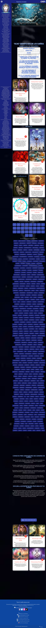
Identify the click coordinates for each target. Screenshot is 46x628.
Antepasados (28, 353)
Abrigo (42, 249)
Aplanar (24, 362)
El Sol (6, 116)
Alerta (31, 313)
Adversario (33, 281)
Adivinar (34, 274)
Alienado (26, 317)
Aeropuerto (15, 283)
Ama (36, 328)
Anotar (29, 351)
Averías (21, 425)
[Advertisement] (5, 69)
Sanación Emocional (5, 21)
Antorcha (37, 355)
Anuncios (23, 358)
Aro (38, 380)
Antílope (31, 355)
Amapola (26, 331)
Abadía (28, 240)
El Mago (5, 100)
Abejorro (31, 245)
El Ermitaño (6, 108)
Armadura (34, 378)
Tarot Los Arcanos (21, 2)
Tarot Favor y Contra (5, 29)
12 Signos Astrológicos (6, 134)
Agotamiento (32, 288)
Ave (26, 423)
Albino (34, 304)
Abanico (16, 243)
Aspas (21, 405)
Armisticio (26, 380)
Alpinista (30, 324)
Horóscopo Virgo (6, 125)
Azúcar (24, 430)
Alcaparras (35, 308)
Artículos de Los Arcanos (5, 94)
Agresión (15, 290)
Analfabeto (24, 342)
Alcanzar (29, 308)
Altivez (42, 326)
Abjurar (20, 247)
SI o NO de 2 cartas (5, 31)
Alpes (25, 324)
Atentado (15, 412)
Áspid (36, 405)
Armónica (33, 380)
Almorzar (41, 322)
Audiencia (21, 416)
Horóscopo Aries (6, 121)
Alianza (20, 317)
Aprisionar (17, 369)
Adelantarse (16, 274)
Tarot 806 (5, 147)
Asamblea (42, 396)
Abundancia (22, 254)
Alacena (15, 299)
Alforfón (31, 315)
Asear (31, 398)
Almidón (17, 322)
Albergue (29, 304)
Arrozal (25, 392)
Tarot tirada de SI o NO (6, 31)
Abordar (20, 249)
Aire (22, 297)
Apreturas (35, 367)
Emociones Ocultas (5, 90)
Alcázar (41, 308)
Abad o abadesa (22, 240)
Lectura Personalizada (6, 14)
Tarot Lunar (6, 26)
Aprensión (28, 367)
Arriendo (27, 389)
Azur (43, 430)
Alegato (36, 310)
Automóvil (23, 421)
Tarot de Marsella (6, 138)
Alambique (21, 299)
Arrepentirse (41, 387)
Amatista (26, 333)
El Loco (5, 100)
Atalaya (29, 410)
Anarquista (18, 344)
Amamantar (41, 328)
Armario (40, 378)
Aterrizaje (21, 412)
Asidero (31, 401)
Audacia (15, 416)
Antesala (34, 353)
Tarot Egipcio (5, 139)
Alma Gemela (5, 133)
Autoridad (40, 421)
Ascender (16, 398)
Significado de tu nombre (5, 92)
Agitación (20, 288)
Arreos (34, 387)
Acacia (35, 254)
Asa (28, 396)
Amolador (34, 337)
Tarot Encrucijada (6, 24)
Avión (37, 425)
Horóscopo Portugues (6, 132)
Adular (21, 281)
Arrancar (16, 385)
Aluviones (31, 328)
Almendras (31, 319)
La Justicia (6, 107)
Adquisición (41, 279)
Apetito (42, 360)
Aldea (32, 310)
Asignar (42, 401)
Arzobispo (20, 396)
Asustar (15, 410)
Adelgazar (23, 274)
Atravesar (20, 414)
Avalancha (17, 423)
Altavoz (25, 326)
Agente (15, 288)
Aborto (25, 249)
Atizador (27, 412)
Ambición (15, 335)
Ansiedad (35, 351)
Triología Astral (5, 38)
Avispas (41, 425)
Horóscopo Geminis (5, 123)
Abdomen (34, 243)
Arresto (17, 389)
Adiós (28, 274)
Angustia (32, 349)
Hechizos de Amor (6, 145)
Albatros (17, 304)
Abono (15, 249)
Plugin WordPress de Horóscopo (23, 621)
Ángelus (16, 349)
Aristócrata (40, 376)
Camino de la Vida (6, 96)
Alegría (41, 310)
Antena (16, 353)
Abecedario (40, 243)
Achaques (29, 261)
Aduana (16, 281)
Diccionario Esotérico (5, 91)
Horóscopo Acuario (5, 130)
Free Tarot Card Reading (23, 622)
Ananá (35, 342)
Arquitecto (40, 383)
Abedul (15, 245)
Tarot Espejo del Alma (6, 18)
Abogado (41, 247)
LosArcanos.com (24, 626)
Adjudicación (40, 274)
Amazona (31, 333)
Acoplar (40, 265)
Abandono (41, 240)
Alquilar (36, 324)
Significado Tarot (6, 87)
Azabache (37, 428)
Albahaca (29, 301)
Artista (14, 396)
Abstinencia (35, 252)
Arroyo (15, 392)
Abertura (37, 245)
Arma (29, 378)
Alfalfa (14, 315)
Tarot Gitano (6, 32)
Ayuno (24, 428)
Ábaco (15, 240)
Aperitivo (37, 360)
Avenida (41, 423)
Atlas (32, 412)
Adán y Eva (40, 272)
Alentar (21, 313)
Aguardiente (29, 292)
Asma (37, 403)
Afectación (22, 283)
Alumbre (20, 328)
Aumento (42, 416)
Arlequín (24, 378)
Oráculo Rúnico (5, 39)
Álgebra (42, 315)
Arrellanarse (40, 385)
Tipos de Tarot (5, 49)
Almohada (34, 322)
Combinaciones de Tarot (6, 48)
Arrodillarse (34, 389)
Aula (32, 416)
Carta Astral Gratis (5, 34)
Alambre (27, 299)
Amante (20, 331)
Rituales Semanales (5, 51)
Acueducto (17, 272)
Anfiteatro (33, 346)
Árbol (32, 371)
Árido (35, 376)
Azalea (20, 430)
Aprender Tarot (5, 89)
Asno (41, 403)
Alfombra (25, 315)
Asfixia (26, 401)
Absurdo (41, 252)
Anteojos (21, 353)
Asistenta (28, 403)
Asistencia (21, 403)
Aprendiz (23, 367)
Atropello (30, 414)
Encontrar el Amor (6, 20)
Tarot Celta (6, 23)
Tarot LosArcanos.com (23, 602)
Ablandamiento (27, 247)
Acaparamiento (23, 256)
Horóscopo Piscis (6, 131)
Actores (29, 270)
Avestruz (27, 425)
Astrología (6, 88)
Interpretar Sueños (5, 92)
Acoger (33, 263)
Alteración (30, 326)
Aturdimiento (41, 414)
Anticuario (16, 355)
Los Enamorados (6, 105)
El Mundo (5, 118)
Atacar (20, 410)
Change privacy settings (23, 606)
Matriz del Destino (6, 50)
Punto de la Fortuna (5, 44)
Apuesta (23, 369)
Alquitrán (15, 326)
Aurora (16, 419)
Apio (20, 362)
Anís (15, 351)
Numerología (5, 143)
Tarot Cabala (6, 30)
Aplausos (36, 362)
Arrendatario (29, 387)
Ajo (31, 297)
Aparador (39, 358)
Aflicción (16, 286)
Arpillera (24, 383)
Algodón (15, 317)
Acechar (42, 256)
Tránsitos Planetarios (5, 36)
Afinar (42, 283)
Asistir (33, 403)
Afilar (38, 283)
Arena (20, 376)
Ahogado (40, 295)
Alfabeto (40, 313)
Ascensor (22, 398)
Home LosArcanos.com (28, 520)
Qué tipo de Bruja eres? (6, 95)
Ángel (43, 346)
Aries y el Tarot (20, 139)
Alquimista (42, 324)
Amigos (22, 337)
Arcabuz (37, 371)
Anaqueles (40, 342)
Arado (28, 369)
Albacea (23, 301)
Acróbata (24, 270)
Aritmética (18, 378)
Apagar (33, 358)
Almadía (20, 319)
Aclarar (28, 263)
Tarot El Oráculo (6, 16)
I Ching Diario (5, 47)
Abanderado (34, 240)
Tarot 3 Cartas (5, 28)
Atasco (38, 410)
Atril (25, 414)
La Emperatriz (5, 102)
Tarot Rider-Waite (6, 137)
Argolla (30, 376)
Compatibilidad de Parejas (5, 133)
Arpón (29, 383)
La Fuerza (6, 109)
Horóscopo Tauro (6, 122)
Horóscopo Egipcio (5, 141)
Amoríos (28, 340)
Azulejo (38, 430)
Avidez (32, 425)
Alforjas (37, 315)
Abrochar (16, 252)
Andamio (40, 344)
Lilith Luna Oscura (6, 43)
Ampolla (40, 340)
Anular (17, 358)
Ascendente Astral (6, 41)
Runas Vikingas (20, 117)
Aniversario (20, 351)
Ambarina (42, 333)
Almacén (15, 319)
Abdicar (29, 243)
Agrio (33, 290)
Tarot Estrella (5, 27)
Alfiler (19, 315)
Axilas (15, 428)
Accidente (36, 256)
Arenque (25, 376)
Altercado (37, 326)
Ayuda (20, 428)
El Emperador (5, 103)
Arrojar (40, 389)
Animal (42, 349)
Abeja (20, 245)
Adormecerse (21, 279)
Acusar (34, 272)
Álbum (26, 306)
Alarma (42, 299)
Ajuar (35, 297)
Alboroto (21, 306)
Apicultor (15, 362)
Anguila (26, 349)
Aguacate (42, 290)
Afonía (27, 286)
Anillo (37, 349)
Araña (32, 369)
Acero (24, 261)
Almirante (22, 322)
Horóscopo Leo (5, 124)
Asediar (36, 398)
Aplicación (42, 362)
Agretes (21, 290)
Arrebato (28, 385)
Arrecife (34, 385)
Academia (40, 254)
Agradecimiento (40, 288)
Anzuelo (28, 358)
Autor (34, 421)
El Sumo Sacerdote (5, 104)
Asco (27, 398)
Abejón (25, 245)
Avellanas (31, 423)
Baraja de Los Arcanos (6, 99)
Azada (42, 428)
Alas (15, 301)
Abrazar (30, 249)
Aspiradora (42, 405)
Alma (43, 317)
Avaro (22, 423)
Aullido (37, 416)
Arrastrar (22, 385)
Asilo (16, 403)
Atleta (36, 412)
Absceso (22, 252)
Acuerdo (23, 272)
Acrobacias (17, 270)
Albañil (34, 301)
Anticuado (40, 353)
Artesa (21, 394)
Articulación (34, 394)
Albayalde (23, 304)
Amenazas (34, 335)
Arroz (20, 392)
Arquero (35, 383)
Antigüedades (24, 355)
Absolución (28, 252)
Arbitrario (21, 371)
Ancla (35, 344)
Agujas (17, 295)
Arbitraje (15, 371)
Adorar (15, 279)
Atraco (14, 414)
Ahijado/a (34, 295)
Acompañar (25, 265)
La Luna (5, 116)
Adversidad (40, 281)
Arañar (37, 369)
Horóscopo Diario (6, 46)
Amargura (42, 331)
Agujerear (22, 295)
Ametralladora (41, 335)
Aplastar (30, 362)
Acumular (29, 272)
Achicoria (35, 261)
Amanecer (15, 331)
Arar (42, 369)
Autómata (17, 421)
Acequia (15, 261)
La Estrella (6, 115)
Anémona (27, 346)
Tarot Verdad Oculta (5, 23)
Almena (25, 319)
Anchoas (24, 344)
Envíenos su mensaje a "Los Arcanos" (23, 607)
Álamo (37, 299)
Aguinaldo (41, 292)
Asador (32, 396)
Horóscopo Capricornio (6, 129)
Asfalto (21, 401)
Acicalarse (42, 261)
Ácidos (17, 263)
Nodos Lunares (5, 45)
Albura (31, 306)
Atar (34, 410)
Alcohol (19, 310)
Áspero (25, 405)
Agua (37, 290)
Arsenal (41, 392)
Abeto (42, 245)
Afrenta (32, 286)
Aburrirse (29, 254)
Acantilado (15, 256)
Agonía (26, 288)
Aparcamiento (16, 360)
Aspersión (31, 405)
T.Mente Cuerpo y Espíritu (5, 33)
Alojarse (15, 324)
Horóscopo (6, 120)
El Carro (5, 106)
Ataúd (42, 410)
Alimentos (38, 317)
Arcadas (42, 371)
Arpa (15, 383)
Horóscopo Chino (6, 142)
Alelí (16, 313)
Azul (34, 430)
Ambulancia (27, 335)
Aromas (42, 380)
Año (25, 351)
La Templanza (5, 112)
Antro (42, 355)
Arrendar (22, 387)
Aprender (17, 367)
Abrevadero (36, 249)
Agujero (28, 295)
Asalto (37, 396)
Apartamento (30, 360)
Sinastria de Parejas (5, 37)
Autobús (34, 419)
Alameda (32, 299)
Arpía (19, 383)
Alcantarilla (23, 308)
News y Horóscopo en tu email (23, 615)
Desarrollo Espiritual (5, 22)
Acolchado (39, 263)
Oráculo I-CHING (6, 39)
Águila (35, 292)
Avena (36, 423)
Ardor (15, 376)
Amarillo (15, 333)
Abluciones (35, 247)
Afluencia (22, 286)
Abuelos (17, 254)
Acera (20, 261)
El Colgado (6, 110)
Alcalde (42, 306)
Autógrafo (40, 419)
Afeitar (33, 283)
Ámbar (36, 333)
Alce (15, 310)
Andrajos (15, 346)
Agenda (42, 286)
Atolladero (42, 412)
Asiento (36, 401)
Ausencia (22, 419)
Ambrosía (21, 335)
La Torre (5, 114)
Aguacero (16, 292)
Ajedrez (26, 297)
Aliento (32, 317)
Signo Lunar (6, 42)
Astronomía (39, 407)
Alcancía (16, 308)
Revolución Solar (6, 35)
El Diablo (5, 113)
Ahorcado (17, 297)
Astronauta (33, 407)
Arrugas (36, 392)
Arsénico (16, 394)
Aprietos (41, 367)
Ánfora (38, 346)
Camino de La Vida (20, 562)
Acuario (40, 270)
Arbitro (27, 371)
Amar (31, 331)
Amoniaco (18, 340)
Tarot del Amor (5, 17)
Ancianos (30, 344)
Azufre (29, 430)
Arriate (22, 389)
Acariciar (30, 256)
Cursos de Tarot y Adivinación (6, 140)
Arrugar (31, 392)
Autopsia (29, 421)
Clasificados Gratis (6, 93)
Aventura (16, 425)
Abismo (15, 247)
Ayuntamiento (30, 428)
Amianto (17, 337)
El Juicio (5, 117)
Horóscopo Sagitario (5, 128)
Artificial (41, 394)
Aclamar (23, 263)
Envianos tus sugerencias (23, 618)
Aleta (35, 313)
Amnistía (28, 337)
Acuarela (35, 270)
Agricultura (27, 290)
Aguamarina (22, 292)
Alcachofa (37, 306)
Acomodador (18, 265)
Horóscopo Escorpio (5, 127)
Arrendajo (16, 387)
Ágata (37, 286)
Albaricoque (41, 301)
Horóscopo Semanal (5, 47)
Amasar (20, 333)
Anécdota (21, 346)
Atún (35, 414)
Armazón (15, 380)
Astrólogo (26, 407)
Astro (21, 407)
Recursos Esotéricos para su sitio (23, 619)
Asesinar (16, 401)
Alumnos (26, 328)
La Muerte (6, 111)
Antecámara (41, 351)
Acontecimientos (33, 265)
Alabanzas (40, 297)
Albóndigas (40, 304)
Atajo (25, 410)
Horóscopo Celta (6, 97)
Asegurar (41, 398)
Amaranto (36, 331)
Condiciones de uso (30, 605)
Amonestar (40, 337)
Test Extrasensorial (5, 144)
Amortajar (34, 340)
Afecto (28, 283)
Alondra (20, 324)
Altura (15, 328)
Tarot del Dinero (6, 25)
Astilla (16, 407)
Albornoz (15, 306)
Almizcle (29, 322)
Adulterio (27, 281)
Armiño (20, 380)
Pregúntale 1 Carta (5, 15)
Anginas (21, 349)
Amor (23, 340)
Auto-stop (28, 419)
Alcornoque (26, 310)
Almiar (37, 319)
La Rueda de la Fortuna (6, 108)
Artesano (27, 394)
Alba (19, 301)
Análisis (30, 342)
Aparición (23, 360)
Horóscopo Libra (6, 126)
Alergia (26, 313)
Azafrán (15, 430)
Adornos (35, 279)
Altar (20, 326)
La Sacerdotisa (5, 101)
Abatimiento (22, 243)
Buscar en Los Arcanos (23, 613)
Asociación (15, 405)
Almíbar (42, 319)
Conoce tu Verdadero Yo (5, 15)
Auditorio (27, 416)
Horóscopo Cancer (5, 124)
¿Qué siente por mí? (5, 19)
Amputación (17, 342)
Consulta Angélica (6, 40)
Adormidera (28, 279)
